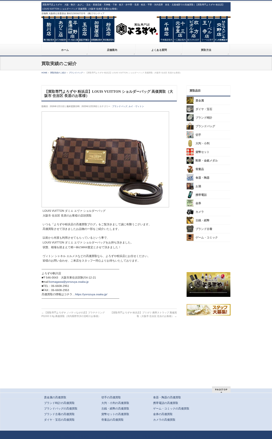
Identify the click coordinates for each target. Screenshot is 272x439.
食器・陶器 (202, 177)
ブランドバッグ (119, 106)
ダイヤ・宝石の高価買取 (59, 419)
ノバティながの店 (209, 436)
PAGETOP (221, 389)
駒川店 (110, 436)
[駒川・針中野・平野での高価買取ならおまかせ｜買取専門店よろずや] (136, 37)
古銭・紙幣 (202, 220)
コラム (227, 436)
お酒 (198, 186)
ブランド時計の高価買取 (59, 403)
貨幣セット (202, 152)
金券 (198, 203)
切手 (198, 134)
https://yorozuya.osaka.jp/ (91, 294)
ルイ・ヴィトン (136, 106)
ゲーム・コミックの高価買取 (171, 408)
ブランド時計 (204, 117)
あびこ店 (122, 436)
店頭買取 (55, 436)
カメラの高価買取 (164, 419)
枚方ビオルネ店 (185, 436)
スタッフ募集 (209, 310)
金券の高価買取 (163, 414)
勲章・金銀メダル (207, 160)
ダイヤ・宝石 (204, 109)
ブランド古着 (204, 228)
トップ (43, 436)
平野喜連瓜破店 (151, 436)
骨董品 (200, 169)
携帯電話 (201, 194)
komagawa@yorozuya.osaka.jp (69, 281)
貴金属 (200, 100)
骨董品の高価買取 (112, 419)
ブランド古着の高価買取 (59, 414)
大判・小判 (202, 143)
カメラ (200, 211)
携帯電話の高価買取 (165, 403)
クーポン (97, 436)
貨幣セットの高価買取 (115, 414)
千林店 (168, 436)
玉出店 (135, 436)
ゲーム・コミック (207, 237)
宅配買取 (69, 436)
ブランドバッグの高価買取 (60, 408)
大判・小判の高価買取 (115, 403)
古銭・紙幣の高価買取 (115, 408)
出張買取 (83, 436)
